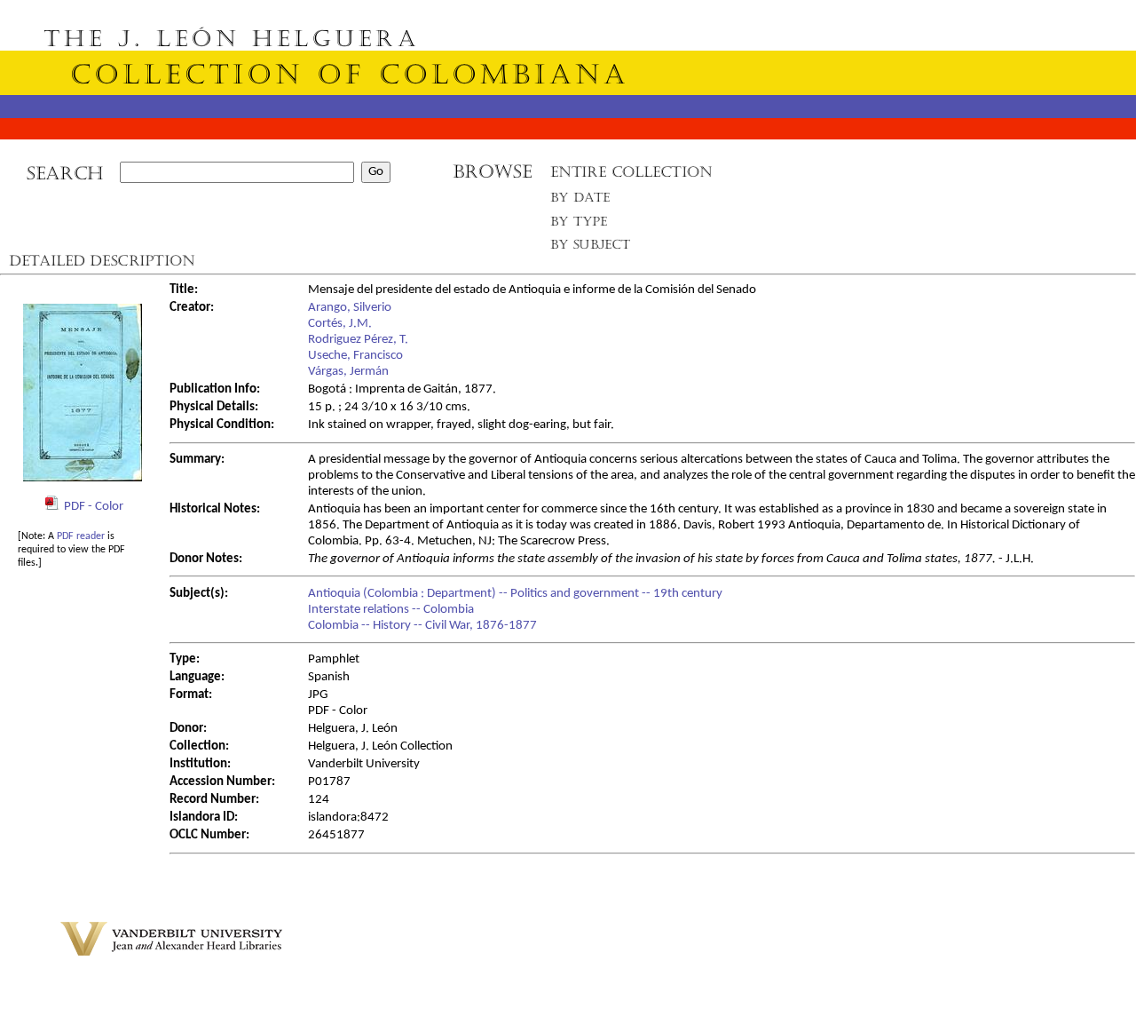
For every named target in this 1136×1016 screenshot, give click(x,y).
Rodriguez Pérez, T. (358, 339)
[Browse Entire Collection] (631, 177)
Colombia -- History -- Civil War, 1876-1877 (422, 625)
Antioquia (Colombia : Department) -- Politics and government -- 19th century (515, 593)
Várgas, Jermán (348, 371)
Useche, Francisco (355, 355)
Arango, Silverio (349, 307)
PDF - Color (93, 506)
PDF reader (81, 536)
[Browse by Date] (585, 201)
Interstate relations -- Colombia (391, 609)
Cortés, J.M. (340, 323)
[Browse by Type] (579, 224)
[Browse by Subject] (591, 248)
